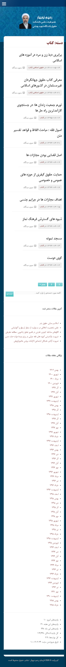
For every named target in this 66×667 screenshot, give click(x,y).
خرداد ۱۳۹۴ (54, 574)
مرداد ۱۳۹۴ (54, 565)
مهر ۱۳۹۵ (54, 516)
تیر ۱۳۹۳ (55, 587)
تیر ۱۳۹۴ (55, 569)
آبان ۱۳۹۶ (54, 463)
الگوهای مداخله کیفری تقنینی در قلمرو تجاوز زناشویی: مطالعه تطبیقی (31, 332)
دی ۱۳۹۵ (54, 503)
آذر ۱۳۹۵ (55, 507)
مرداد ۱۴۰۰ (54, 379)
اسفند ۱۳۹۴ (54, 547)
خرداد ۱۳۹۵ (54, 534)
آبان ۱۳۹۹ (54, 392)
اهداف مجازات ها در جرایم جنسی (41, 200)
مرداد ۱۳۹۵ (54, 525)
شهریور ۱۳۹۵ (53, 520)
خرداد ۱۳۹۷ (54, 436)
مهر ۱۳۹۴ (54, 560)
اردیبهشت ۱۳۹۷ (52, 441)
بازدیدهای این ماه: (51, 628)
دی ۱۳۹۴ (54, 552)
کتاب (30, 68)
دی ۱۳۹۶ (54, 454)
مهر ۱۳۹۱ (54, 591)
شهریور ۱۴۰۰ (53, 374)
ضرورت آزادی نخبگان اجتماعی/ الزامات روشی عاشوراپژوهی (36, 341)
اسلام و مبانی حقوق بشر (48, 323)
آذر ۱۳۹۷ (55, 418)
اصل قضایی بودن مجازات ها (44, 155)
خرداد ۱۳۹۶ (54, 485)
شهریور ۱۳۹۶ (53, 472)
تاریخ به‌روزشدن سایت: (49, 642)
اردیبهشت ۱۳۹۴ (52, 578)
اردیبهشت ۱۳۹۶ (52, 489)
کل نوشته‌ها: (53, 637)
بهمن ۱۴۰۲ (54, 370)
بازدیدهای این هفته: (50, 624)
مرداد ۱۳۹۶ (54, 476)
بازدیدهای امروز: (52, 620)
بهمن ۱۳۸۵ (54, 600)
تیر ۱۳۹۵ (55, 529)
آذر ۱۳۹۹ (55, 387)
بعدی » (42, 284)
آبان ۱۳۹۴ (54, 556)
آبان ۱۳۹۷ (54, 423)
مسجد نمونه (54, 239)
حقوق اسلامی (38, 68)
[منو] (4, 4)
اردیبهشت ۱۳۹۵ (52, 538)
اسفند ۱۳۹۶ (54, 445)
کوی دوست (54, 258)
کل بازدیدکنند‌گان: (51, 633)
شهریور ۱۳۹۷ (53, 432)
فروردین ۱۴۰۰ (53, 383)
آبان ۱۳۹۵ (54, 512)
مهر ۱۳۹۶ (54, 467)
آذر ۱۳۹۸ (55, 410)
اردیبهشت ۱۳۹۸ (52, 414)
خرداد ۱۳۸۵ (54, 605)
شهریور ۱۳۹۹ (53, 396)
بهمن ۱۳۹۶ (54, 450)
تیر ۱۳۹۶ (55, 481)
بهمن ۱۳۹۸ (54, 405)
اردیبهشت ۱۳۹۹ (52, 401)
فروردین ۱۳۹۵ (53, 543)
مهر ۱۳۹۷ (54, 427)
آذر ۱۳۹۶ (55, 458)
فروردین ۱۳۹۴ (53, 583)
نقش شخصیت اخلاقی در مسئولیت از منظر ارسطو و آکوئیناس (34, 327)
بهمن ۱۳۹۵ (54, 498)
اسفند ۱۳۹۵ (54, 494)
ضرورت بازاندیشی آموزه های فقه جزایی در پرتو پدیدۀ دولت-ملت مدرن (31, 336)
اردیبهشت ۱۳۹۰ (52, 596)
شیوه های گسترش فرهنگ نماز (42, 219)
